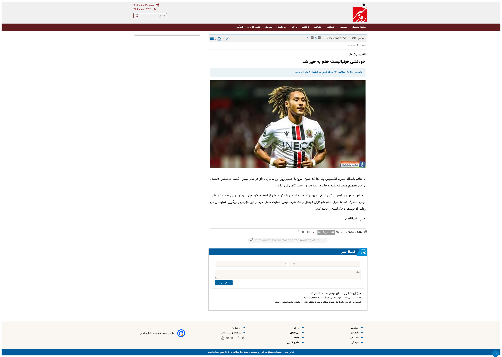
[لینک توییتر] (303, 232)
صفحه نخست (359, 27)
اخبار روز (351, 45)
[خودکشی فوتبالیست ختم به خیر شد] (288, 124)
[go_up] (495, 353)
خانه (364, 45)
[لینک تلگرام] (308, 233)
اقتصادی (331, 27)
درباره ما (237, 328)
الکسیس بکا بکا (326, 233)
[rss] (153, 9)
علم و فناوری (254, 27)
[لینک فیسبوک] (298, 233)
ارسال (224, 282)
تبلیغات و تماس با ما (231, 332)
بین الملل (281, 27)
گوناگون (239, 27)
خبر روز (260, 352)
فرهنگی (306, 27)
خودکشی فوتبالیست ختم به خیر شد (334, 61)
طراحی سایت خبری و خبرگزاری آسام (157, 333)
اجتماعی (318, 27)
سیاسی (344, 27)
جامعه (297, 337)
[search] (137, 16)
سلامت (268, 27)
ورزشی (294, 27)
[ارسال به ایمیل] (212, 39)
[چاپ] (219, 39)
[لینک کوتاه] (227, 39)
